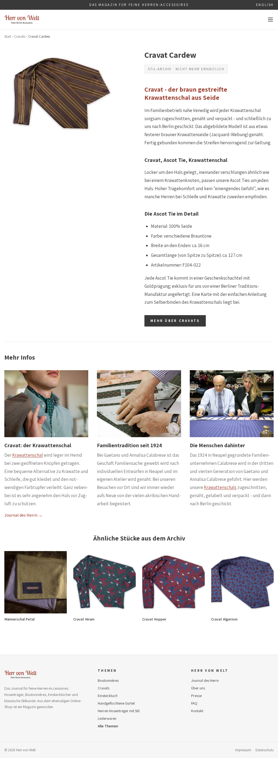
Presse (196, 695)
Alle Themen (108, 726)
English (265, 4)
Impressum (243, 750)
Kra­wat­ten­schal (27, 455)
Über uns (198, 688)
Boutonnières (108, 680)
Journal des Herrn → (23, 515)
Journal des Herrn (205, 680)
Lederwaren (107, 718)
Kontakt (197, 710)
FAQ (194, 703)
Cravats (19, 36)
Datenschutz (264, 750)
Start (7, 36)
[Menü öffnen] (270, 19)
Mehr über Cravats (175, 320)
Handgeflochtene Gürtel (116, 703)
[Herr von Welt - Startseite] (22, 19)
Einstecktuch (108, 695)
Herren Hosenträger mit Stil (119, 710)
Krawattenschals (220, 487)
